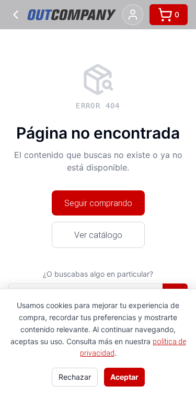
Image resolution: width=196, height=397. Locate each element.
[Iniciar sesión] (132, 14)
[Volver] (15, 14)
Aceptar (124, 376)
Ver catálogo (98, 235)
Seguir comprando (98, 203)
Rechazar (75, 376)
